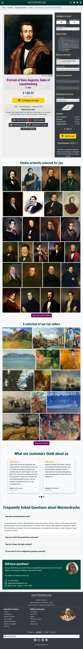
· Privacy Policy (7, 619)
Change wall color (18, 125)
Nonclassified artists (21, 8)
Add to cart (69, 136)
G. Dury (31, 8)
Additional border (60, 26)
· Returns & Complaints (9, 624)
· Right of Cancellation (9, 621)
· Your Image (33, 612)
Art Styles (10, 8)
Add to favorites (38, 120)
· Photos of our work (35, 619)
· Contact (5, 612)
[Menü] (2, 3)
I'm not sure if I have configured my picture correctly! (25, 551)
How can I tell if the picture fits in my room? (21, 537)
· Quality (32, 617)
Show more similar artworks (41, 315)
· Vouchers (33, 621)
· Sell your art (33, 614)
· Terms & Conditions (9, 617)
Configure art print (30, 100)
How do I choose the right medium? (18, 544)
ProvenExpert (17, 488)
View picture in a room (39, 125)
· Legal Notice (7, 614)
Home (3, 8)
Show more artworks (41, 443)
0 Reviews (32, 129)
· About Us (6, 626)
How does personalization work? (17, 516)
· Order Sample (34, 624)
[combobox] (68, 28)
